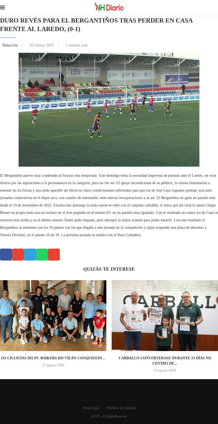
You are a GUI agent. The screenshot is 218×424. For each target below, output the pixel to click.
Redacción (10, 45)
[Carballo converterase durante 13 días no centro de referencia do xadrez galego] (165, 315)
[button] (6, 255)
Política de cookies (121, 408)
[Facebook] (105, 389)
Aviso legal (91, 408)
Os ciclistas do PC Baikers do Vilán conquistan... (53, 358)
